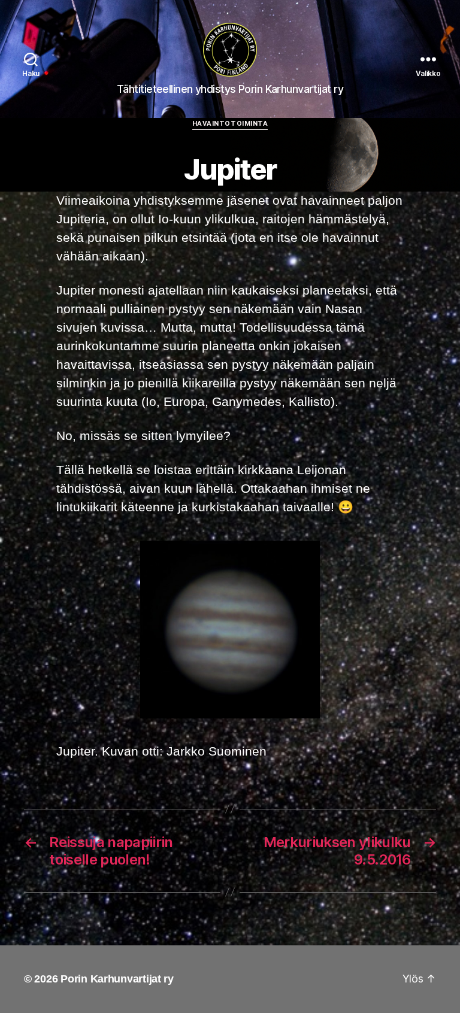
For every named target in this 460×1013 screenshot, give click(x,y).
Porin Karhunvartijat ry (117, 979)
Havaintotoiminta (230, 123)
